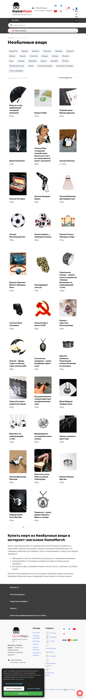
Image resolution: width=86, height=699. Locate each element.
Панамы (21, 61)
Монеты (65, 56)
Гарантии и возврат (19, 601)
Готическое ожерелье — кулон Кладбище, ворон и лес (42, 362)
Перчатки (32, 61)
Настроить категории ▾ (14, 683)
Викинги (35, 51)
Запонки (70, 51)
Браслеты (13, 51)
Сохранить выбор (33, 688)
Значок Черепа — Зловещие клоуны (42, 235)
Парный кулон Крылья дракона (67, 111)
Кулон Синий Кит (17, 161)
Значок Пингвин (67, 161)
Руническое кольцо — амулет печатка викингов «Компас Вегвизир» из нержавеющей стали (68, 279)
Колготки (33, 56)
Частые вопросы (17, 594)
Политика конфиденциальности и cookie (28, 615)
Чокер (30, 66)
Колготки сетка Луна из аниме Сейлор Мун (41, 476)
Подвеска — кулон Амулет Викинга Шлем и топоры (42, 514)
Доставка (36, 641)
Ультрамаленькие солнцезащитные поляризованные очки (42, 400)
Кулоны (55, 56)
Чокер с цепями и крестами (67, 437)
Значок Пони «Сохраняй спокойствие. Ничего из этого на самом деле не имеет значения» (42, 154)
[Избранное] (73, 9)
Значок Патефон (17, 199)
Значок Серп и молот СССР (41, 324)
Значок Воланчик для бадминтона (67, 197)
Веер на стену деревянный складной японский (15, 109)
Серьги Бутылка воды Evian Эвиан (17, 402)
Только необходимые (14, 688)
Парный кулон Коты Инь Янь (16, 516)
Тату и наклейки (16, 71)
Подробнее (20, 679)
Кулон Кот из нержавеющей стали (16, 436)
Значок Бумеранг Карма (42, 197)
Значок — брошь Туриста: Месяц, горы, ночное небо (17, 363)
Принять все (23, 693)
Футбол (65, 61)
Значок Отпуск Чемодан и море (66, 235)
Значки (23, 56)
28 (23, 527)
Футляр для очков (16, 66)
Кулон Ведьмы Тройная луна (66, 402)
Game (22, 11)
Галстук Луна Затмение (15, 324)
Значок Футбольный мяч (17, 235)
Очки (11, 61)
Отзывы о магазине (36, 637)
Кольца (45, 56)
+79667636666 (43, 9)
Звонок (12, 56)
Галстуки (47, 51)
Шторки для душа (45, 66)
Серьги (43, 61)
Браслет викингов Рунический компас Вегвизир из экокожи (67, 361)
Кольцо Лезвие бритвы (66, 478)
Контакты (14, 587)
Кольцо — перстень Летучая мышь (66, 323)
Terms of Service (57, 690)
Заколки (58, 51)
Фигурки (54, 61)
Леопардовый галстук (41, 286)
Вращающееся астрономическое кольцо (43, 436)
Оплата (13, 608)
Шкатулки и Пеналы (65, 66)
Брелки (25, 51)
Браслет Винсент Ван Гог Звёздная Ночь (17, 285)
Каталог (15, 20)
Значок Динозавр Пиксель (17, 478)
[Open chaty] (80, 693)
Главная (10, 38)
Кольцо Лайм (40, 113)
